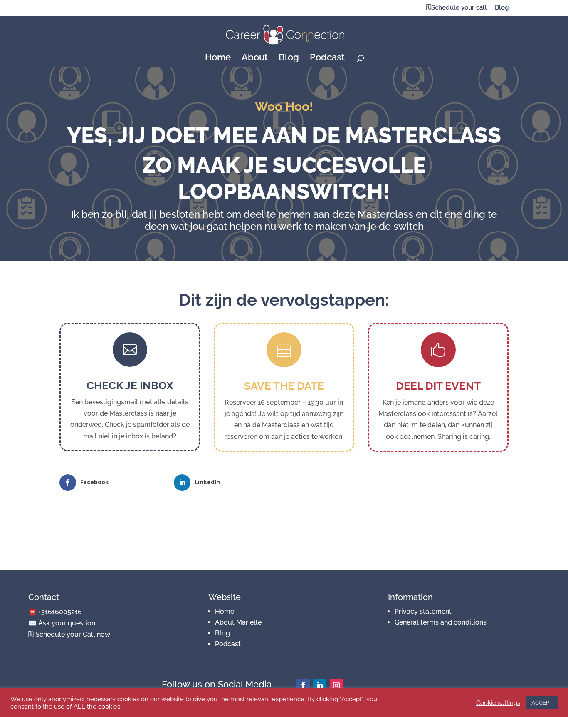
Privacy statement (423, 611)
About (255, 58)
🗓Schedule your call (456, 8)
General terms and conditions (441, 622)
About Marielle (238, 622)
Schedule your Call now (72, 634)
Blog (502, 8)
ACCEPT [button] (542, 703)
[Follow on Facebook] (303, 685)
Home (218, 58)
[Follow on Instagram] (336, 685)
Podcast (327, 58)
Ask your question (66, 623)
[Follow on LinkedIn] (319, 685)
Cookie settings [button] (498, 702)
